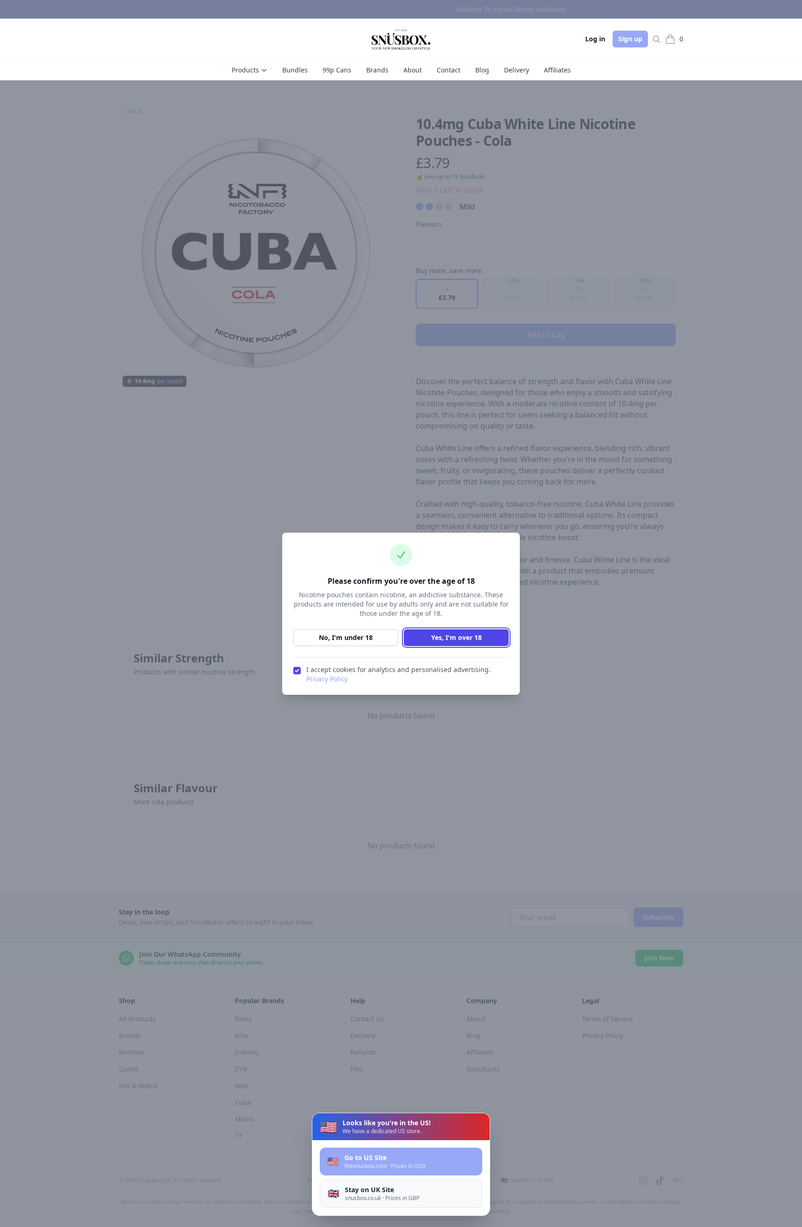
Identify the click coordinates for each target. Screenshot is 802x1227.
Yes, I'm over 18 (456, 637)
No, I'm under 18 (346, 637)
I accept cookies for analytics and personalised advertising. (398, 674)
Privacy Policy (327, 678)
